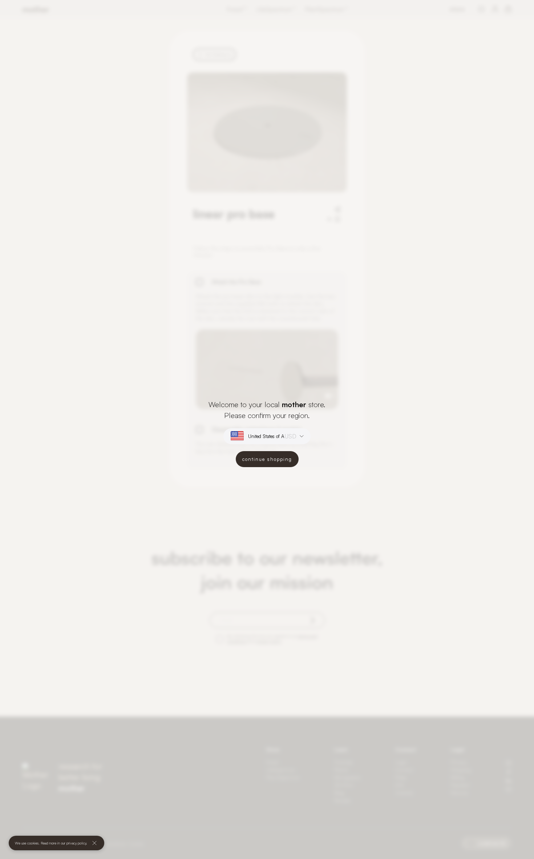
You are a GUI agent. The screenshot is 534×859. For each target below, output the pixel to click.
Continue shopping (267, 459)
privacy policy (76, 843)
